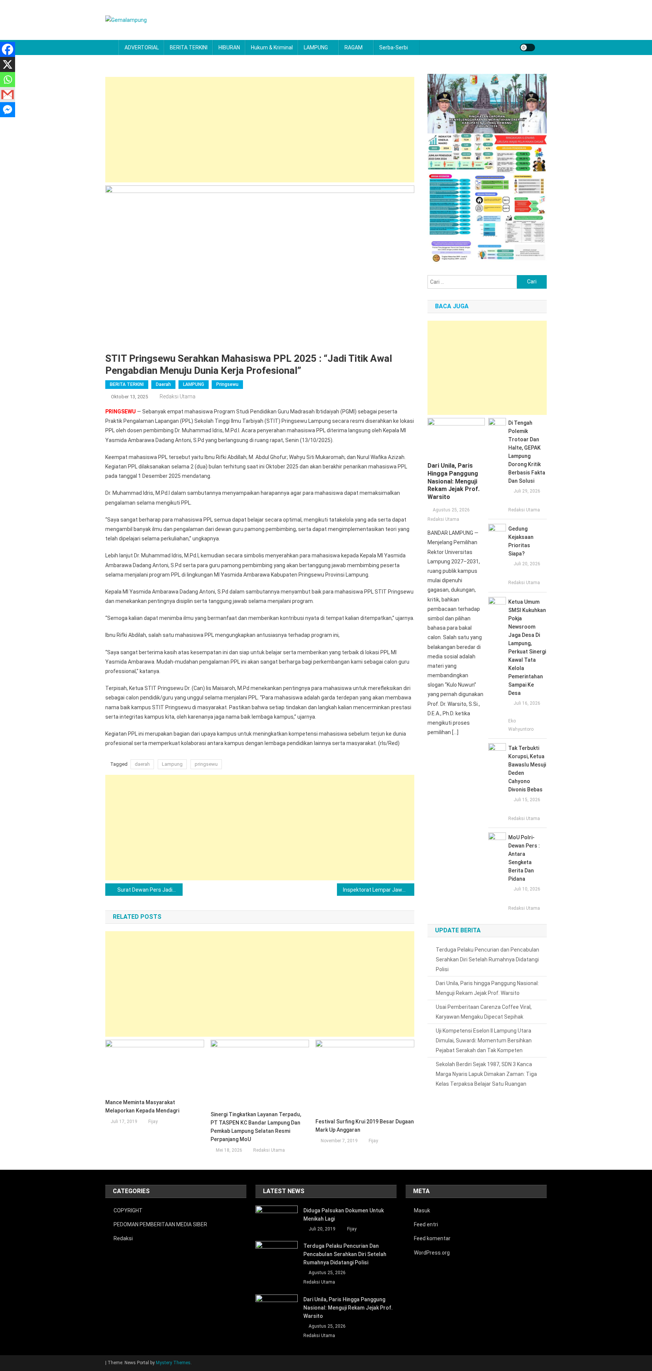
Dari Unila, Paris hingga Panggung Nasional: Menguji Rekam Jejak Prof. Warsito (453, 481)
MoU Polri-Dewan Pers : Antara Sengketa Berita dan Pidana (524, 858)
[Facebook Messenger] (7, 109)
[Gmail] (7, 94)
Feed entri (426, 1224)
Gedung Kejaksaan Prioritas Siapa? (521, 541)
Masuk (422, 1210)
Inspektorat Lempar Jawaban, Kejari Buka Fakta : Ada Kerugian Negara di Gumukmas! (378, 890)
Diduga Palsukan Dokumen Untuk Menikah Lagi (343, 1214)
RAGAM (353, 47)
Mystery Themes (173, 1362)
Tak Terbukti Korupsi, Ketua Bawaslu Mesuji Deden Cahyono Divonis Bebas (527, 769)
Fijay (153, 1121)
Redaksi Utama (177, 396)
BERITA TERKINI (189, 47)
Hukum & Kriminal (272, 47)
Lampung (172, 764)
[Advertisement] (259, 129)
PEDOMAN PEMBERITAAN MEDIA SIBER (160, 1224)
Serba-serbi (393, 47)
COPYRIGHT (128, 1210)
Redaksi (123, 1238)
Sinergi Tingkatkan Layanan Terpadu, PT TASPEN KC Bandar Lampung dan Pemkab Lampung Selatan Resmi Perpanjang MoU (256, 1126)
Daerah (163, 384)
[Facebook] (7, 49)
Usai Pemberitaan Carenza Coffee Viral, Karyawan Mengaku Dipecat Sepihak (484, 1012)
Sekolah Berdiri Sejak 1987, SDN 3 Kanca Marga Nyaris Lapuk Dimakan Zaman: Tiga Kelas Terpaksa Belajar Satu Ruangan (486, 1074)
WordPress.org (432, 1253)
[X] (7, 64)
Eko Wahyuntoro (521, 725)
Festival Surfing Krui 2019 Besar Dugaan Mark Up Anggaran (364, 1126)
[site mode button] (527, 47)
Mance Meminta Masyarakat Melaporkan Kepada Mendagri (142, 1106)
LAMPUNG (316, 47)
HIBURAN (229, 47)
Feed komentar (432, 1238)
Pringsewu (227, 384)
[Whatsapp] (7, 79)
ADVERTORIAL (142, 47)
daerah (142, 764)
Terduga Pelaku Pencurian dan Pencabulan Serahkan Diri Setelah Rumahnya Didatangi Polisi (487, 959)
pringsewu (206, 764)
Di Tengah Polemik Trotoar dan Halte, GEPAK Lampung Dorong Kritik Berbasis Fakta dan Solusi (526, 452)
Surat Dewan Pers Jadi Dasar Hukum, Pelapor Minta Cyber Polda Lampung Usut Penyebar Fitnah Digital (150, 890)
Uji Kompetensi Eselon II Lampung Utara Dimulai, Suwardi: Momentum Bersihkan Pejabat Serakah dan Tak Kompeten (484, 1040)
